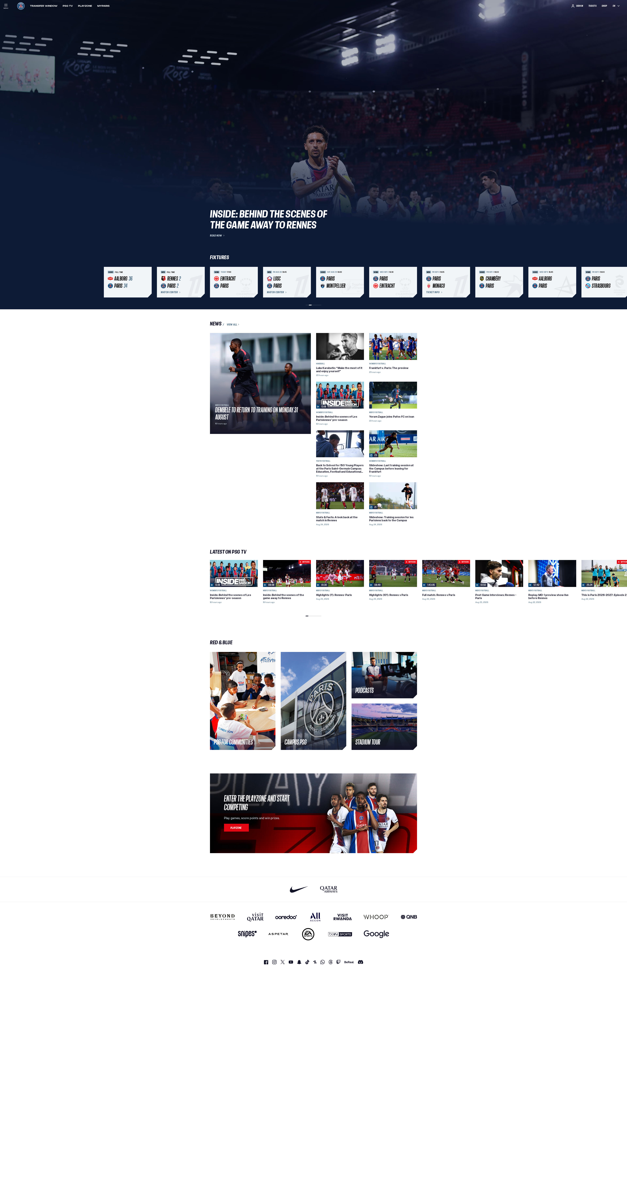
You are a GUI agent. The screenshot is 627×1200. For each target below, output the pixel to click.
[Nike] (299, 889)
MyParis (103, 6)
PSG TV (68, 6)
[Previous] (214, 282)
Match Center (169, 292)
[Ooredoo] (286, 917)
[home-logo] (21, 6)
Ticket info (433, 292)
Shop (604, 6)
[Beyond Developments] (222, 917)
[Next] (413, 282)
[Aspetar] (278, 934)
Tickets (592, 6)
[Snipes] (247, 934)
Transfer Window (43, 6)
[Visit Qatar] (255, 917)
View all (232, 324)
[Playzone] (236, 828)
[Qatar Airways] (328, 889)
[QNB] (409, 917)
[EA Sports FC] (308, 934)
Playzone (85, 6)
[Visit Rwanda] (343, 917)
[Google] (376, 934)
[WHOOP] (376, 917)
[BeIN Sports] (340, 934)
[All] (315, 917)
